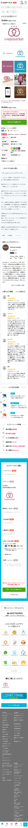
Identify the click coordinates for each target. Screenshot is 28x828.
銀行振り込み (8, 554)
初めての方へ (5, 715)
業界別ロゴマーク (6, 736)
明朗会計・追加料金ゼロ (18, 720)
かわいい (14, 12)
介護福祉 (10, 235)
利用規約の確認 (14, 594)
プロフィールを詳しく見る (17, 285)
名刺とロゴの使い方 (17, 796)
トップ (2, 7)
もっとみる (14, 671)
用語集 (3, 777)
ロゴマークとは (5, 769)
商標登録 (4, 729)
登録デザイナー (5, 732)
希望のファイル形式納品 (18, 738)
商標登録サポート (17, 741)
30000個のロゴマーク (18, 715)
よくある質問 (5, 734)
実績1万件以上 (17, 735)
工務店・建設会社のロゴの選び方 (18, 819)
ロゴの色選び (5, 748)
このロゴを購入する (15, 122)
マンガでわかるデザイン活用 (5, 751)
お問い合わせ (5, 739)
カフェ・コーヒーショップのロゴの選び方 (18, 811)
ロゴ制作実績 (5, 741)
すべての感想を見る (21, 291)
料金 (11, 825)
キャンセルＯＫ (17, 730)
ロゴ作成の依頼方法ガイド (17, 789)
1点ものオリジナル (18, 726)
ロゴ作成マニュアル (6, 743)
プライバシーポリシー (18, 775)
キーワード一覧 (17, 778)
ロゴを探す (8, 7)
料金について (5, 722)
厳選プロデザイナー (18, 717)
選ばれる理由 (5, 727)
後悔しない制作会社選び (7, 766)
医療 (3, 235)
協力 (8, 12)
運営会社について (17, 769)
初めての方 (6, 825)
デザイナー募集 (17, 782)
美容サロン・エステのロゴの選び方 (18, 807)
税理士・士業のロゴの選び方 (17, 803)
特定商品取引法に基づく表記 (17, 772)
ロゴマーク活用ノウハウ (7, 774)
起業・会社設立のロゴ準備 (17, 792)
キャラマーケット (6, 757)
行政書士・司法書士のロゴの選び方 (18, 815)
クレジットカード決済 (10, 543)
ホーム (2, 825)
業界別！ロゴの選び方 (7, 780)
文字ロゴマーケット (6, 760)
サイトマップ (17, 780)
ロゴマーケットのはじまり (17, 766)
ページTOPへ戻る (14, 705)
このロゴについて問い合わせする (15, 608)
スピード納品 (17, 733)
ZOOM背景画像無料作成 (7, 754)
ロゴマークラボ (5, 763)
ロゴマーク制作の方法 (7, 772)
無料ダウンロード (6, 746)
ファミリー (18, 235)
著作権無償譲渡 (5, 724)
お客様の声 (16, 825)
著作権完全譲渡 (17, 723)
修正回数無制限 (17, 728)
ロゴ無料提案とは (17, 785)
